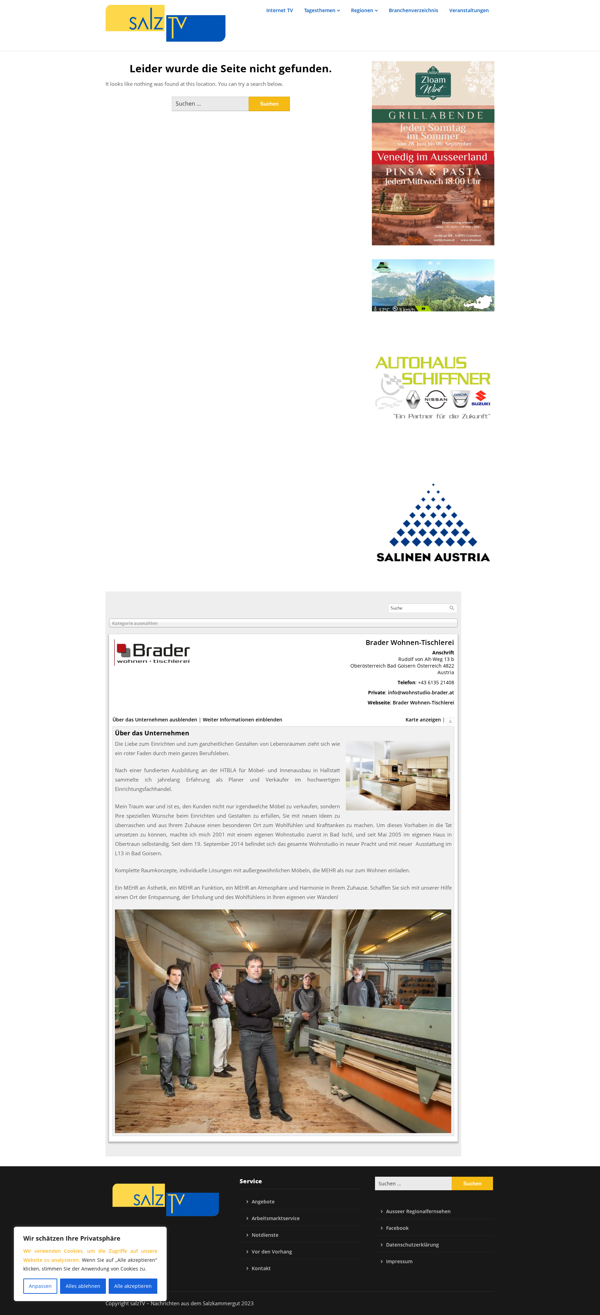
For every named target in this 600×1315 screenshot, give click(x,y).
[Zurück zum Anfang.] (450, 719)
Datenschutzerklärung (412, 1244)
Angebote (263, 1201)
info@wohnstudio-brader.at (421, 692)
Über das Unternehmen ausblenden (154, 719)
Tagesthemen (319, 10)
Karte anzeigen (423, 719)
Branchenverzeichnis (413, 10)
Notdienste (265, 1235)
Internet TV (279, 10)
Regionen (362, 10)
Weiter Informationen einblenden (242, 719)
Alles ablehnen (83, 1286)
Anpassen (40, 1286)
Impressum (399, 1261)
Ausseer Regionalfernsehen (418, 1211)
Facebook (397, 1228)
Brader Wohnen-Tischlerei (423, 702)
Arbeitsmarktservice (276, 1218)
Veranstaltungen (469, 10)
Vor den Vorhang (272, 1251)
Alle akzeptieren (133, 1286)
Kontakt (261, 1268)
